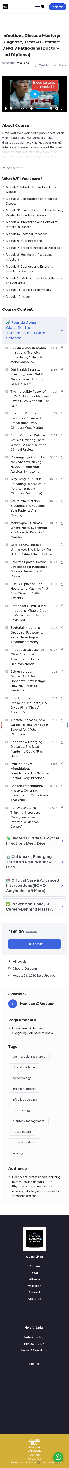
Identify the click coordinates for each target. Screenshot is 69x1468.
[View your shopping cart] (42, 6)
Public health (22, 1131)
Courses (34, 1266)
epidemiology (22, 1078)
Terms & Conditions (34, 1350)
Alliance (34, 1279)
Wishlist (44, 65)
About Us (34, 1299)
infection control (24, 1089)
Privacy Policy (34, 1344)
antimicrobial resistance (29, 1056)
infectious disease (25, 1099)
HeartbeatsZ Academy (37, 1003)
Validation (34, 1286)
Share (62, 65)
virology (18, 1153)
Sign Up (58, 6)
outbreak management (28, 1121)
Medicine (23, 62)
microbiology (22, 1110)
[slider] (15, 108)
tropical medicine (24, 1142)
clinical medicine (24, 1067)
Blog (34, 1272)
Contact (34, 1292)
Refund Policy (34, 1337)
